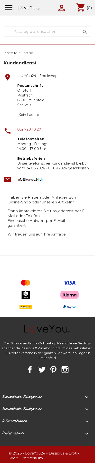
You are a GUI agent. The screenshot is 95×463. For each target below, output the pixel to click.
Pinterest (53, 370)
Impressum (32, 458)
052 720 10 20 (29, 129)
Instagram (65, 370)
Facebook (30, 370)
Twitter (42, 370)
